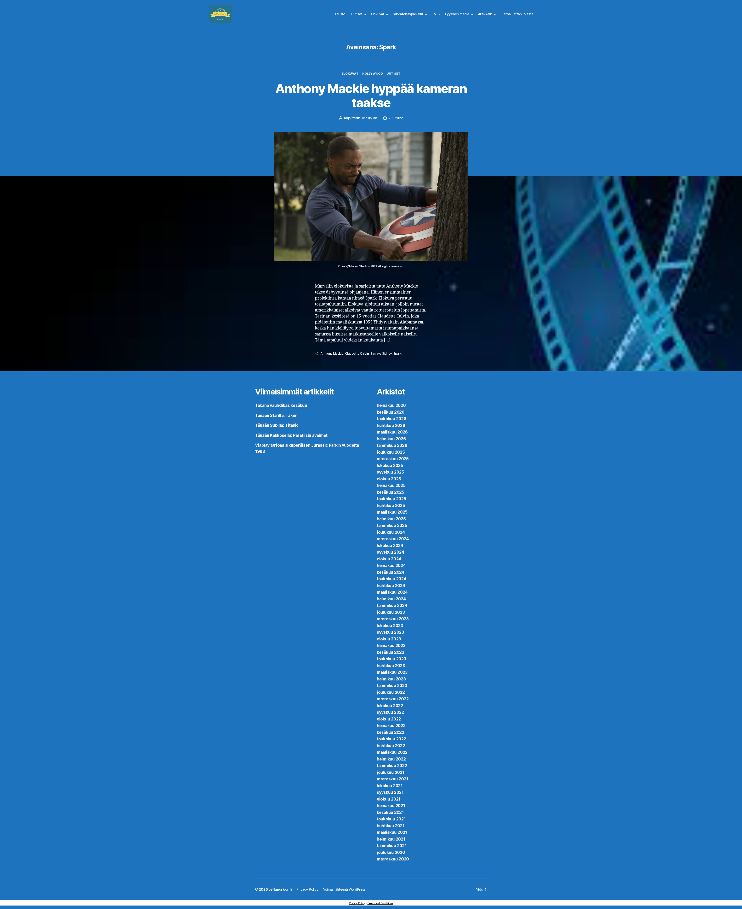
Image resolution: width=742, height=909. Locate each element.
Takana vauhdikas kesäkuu (281, 405)
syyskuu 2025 (390, 472)
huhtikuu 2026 (391, 425)
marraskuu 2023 (393, 618)
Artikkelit (485, 14)
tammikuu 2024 (392, 605)
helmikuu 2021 (391, 839)
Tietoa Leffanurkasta (517, 14)
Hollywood (372, 73)
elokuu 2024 (389, 558)
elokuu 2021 (389, 799)
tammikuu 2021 (392, 845)
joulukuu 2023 (391, 612)
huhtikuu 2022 (391, 745)
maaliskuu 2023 (392, 672)
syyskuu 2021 (390, 792)
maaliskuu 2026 (392, 432)
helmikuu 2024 (391, 599)
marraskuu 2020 (393, 859)
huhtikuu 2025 (391, 505)
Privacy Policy (307, 889)
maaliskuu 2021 (392, 832)
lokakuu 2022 (390, 705)
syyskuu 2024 (390, 552)
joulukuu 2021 (390, 772)
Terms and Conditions (380, 903)
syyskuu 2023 (390, 632)
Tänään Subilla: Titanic (277, 425)
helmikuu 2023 (391, 679)
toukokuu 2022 (391, 739)
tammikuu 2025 (392, 525)
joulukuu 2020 (391, 852)
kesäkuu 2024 (390, 572)
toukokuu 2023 (391, 658)
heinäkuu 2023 (391, 645)
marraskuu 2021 (392, 779)
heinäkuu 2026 (391, 405)
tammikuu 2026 (392, 445)
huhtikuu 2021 (391, 825)
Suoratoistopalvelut (408, 14)
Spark (397, 353)
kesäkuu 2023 (390, 652)
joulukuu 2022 (391, 692)
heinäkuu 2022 (391, 725)
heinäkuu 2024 (391, 565)
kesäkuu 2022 (390, 732)
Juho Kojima (369, 118)
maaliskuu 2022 (392, 752)
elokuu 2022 (389, 719)
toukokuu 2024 (391, 578)
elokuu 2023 (389, 639)
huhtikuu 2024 (391, 585)
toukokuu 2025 (391, 498)
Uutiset (356, 14)
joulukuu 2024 (391, 532)
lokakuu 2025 (390, 465)
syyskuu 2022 (390, 712)
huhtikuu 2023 (391, 665)
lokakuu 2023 (390, 625)
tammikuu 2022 (392, 765)
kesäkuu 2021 (390, 812)
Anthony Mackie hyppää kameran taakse (371, 95)
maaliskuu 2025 (392, 512)
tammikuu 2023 (392, 685)
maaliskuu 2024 (392, 592)
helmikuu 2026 (391, 438)
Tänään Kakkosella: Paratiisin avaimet (291, 435)
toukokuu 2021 (391, 819)
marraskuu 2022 (393, 698)
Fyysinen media (457, 14)
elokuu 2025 (389, 478)
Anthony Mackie (331, 353)
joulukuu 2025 (391, 452)
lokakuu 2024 (390, 545)
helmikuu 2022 (391, 759)
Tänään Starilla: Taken (276, 415)
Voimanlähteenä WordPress (344, 889)
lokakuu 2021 (390, 785)
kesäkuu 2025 (390, 492)
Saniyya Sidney (381, 353)
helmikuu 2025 (391, 518)
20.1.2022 (396, 118)
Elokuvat (377, 14)
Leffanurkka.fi (280, 889)
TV (434, 14)
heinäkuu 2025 (391, 485)
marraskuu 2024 (393, 538)
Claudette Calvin (357, 353)
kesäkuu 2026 (390, 412)
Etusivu (340, 14)
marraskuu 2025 (393, 458)
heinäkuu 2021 (391, 805)
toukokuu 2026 (391, 418)
